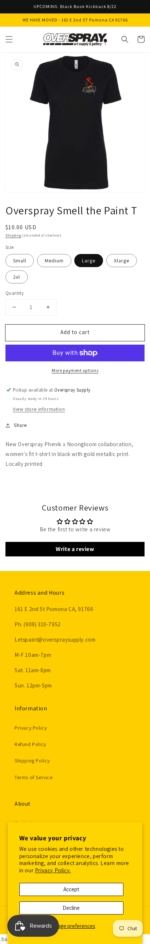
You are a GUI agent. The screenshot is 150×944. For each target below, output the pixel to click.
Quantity (14, 293)
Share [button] (20, 425)
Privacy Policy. (53, 870)
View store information (39, 409)
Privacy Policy (31, 728)
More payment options (75, 370)
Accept (71, 889)
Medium (54, 260)
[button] (9, 39)
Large (88, 260)
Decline (71, 907)
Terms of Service (34, 777)
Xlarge (121, 260)
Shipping (13, 235)
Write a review (75, 549)
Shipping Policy (32, 760)
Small (19, 260)
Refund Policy (30, 744)
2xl (16, 277)
